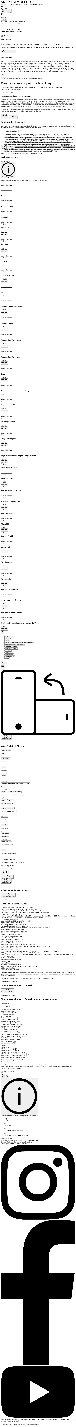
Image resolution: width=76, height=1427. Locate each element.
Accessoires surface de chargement (15, 644)
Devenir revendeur (19, 1142)
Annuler (4, 148)
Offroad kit (8, 650)
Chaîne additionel (9, 656)
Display (7, 638)
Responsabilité (5, 1140)
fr (17, 1421)
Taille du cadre (5, 758)
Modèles (3, 21)
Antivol (7, 658)
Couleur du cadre (9, 637)
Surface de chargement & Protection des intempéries (19, 642)
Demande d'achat (6, 738)
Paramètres (4, 118)
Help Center (24, 1143)
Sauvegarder (11, 148)
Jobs (30, 1142)
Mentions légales (6, 1419)
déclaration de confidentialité (33, 127)
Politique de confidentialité (37, 1419)
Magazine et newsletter (16, 1140)
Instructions (11, 1143)
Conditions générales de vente (20, 1419)
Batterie (7, 640)
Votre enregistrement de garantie (15, 21)
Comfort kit (8, 652)
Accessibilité (48, 1419)
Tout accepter (13, 118)
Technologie (4, 1143)
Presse (27, 1142)
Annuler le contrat (11, 1421)
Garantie (18, 1143)
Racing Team (35, 1140)
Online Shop (18, 4)
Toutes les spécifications (8, 896)
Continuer (9, 185)
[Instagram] (38, 1182)
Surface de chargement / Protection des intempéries (15, 783)
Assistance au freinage (11, 648)
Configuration (5, 874)
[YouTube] (38, 1392)
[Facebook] (38, 1293)
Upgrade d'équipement (11, 646)
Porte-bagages (9, 654)
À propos (40, 4)
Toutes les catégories (7, 992)
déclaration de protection (26, 111)
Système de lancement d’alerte (61, 1419)
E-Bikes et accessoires (7, 4)
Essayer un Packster (7, 878)
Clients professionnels (7, 1142)
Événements (27, 1140)
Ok (2, 75)
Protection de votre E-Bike (30, 4)
